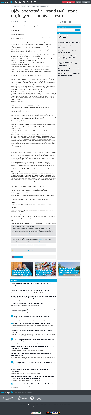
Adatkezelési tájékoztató (65, 404)
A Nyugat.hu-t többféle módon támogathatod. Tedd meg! (25, 233)
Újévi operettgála (31, 6)
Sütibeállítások (39, 406)
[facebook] (15, 2)
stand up (23, 6)
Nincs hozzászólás (18, 257)
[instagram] (19, 2)
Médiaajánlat (55, 406)
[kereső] (32, 2)
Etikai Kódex (36, 404)
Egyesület (29, 404)
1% (73, 2)
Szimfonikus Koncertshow (42, 6)
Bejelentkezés (86, 2)
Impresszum (23, 404)
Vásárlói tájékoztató (26, 406)
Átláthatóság (47, 406)
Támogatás (68, 2)
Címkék (14, 244)
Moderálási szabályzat (53, 404)
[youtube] (27, 2)
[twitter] (23, 2)
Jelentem (78, 2)
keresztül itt (41, 239)
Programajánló (16, 6)
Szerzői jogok (43, 404)
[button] (35, 2)
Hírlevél (67, 406)
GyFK (34, 406)
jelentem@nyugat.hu (40, 241)
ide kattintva (22, 241)
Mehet (77, 30)
